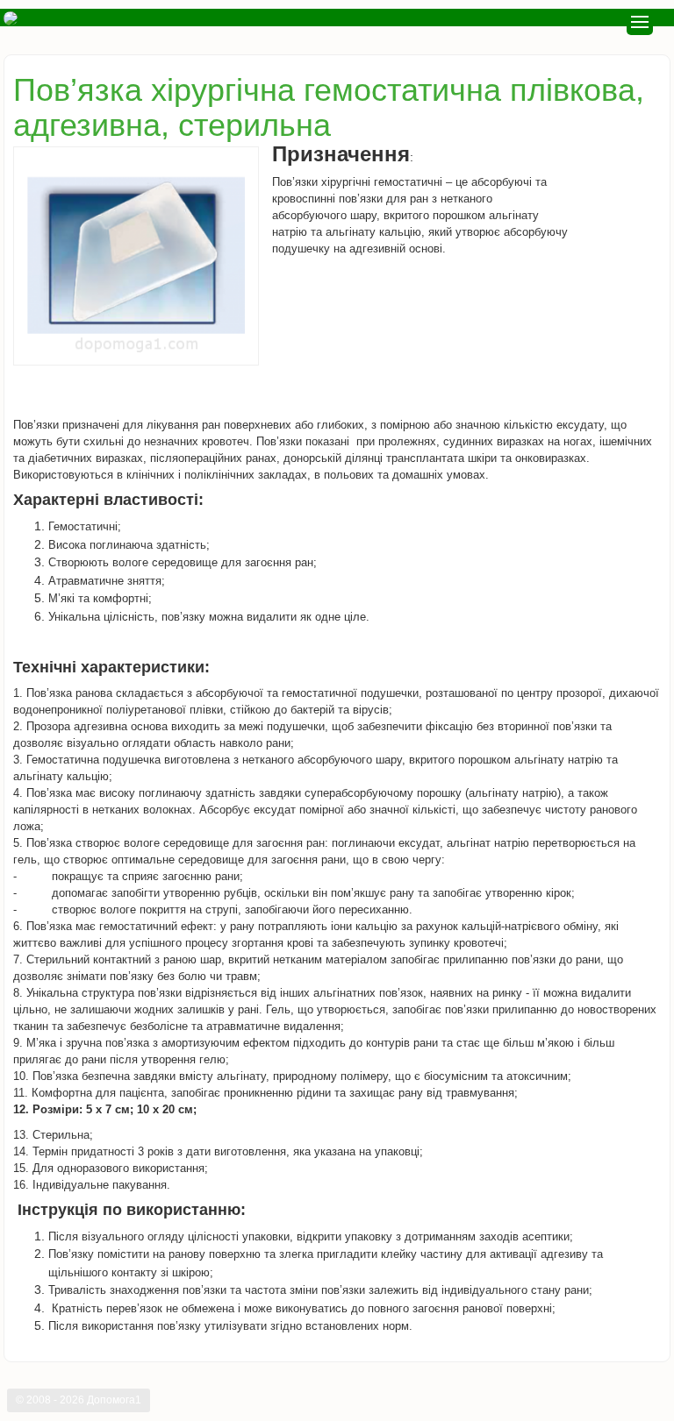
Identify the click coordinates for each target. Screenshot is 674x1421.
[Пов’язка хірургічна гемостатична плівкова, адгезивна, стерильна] (136, 256)
